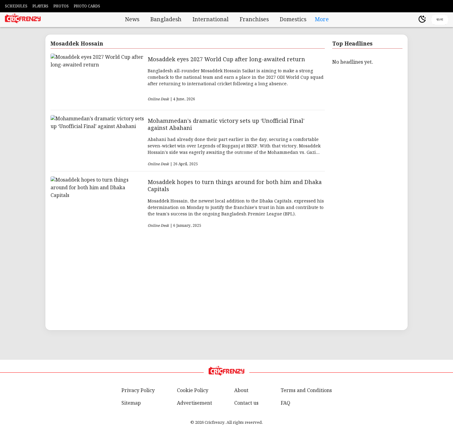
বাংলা (439, 19)
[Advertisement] (226, 279)
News (132, 19)
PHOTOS (61, 6)
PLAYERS (40, 6)
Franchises (254, 19)
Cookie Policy (192, 391)
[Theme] (422, 20)
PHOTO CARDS (87, 6)
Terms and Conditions (306, 391)
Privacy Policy (138, 391)
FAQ (285, 403)
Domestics (293, 19)
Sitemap (131, 403)
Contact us (246, 403)
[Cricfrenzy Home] (23, 20)
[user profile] (411, 19)
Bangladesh (166, 19)
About (241, 391)
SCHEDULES (16, 6)
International (211, 19)
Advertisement (194, 403)
